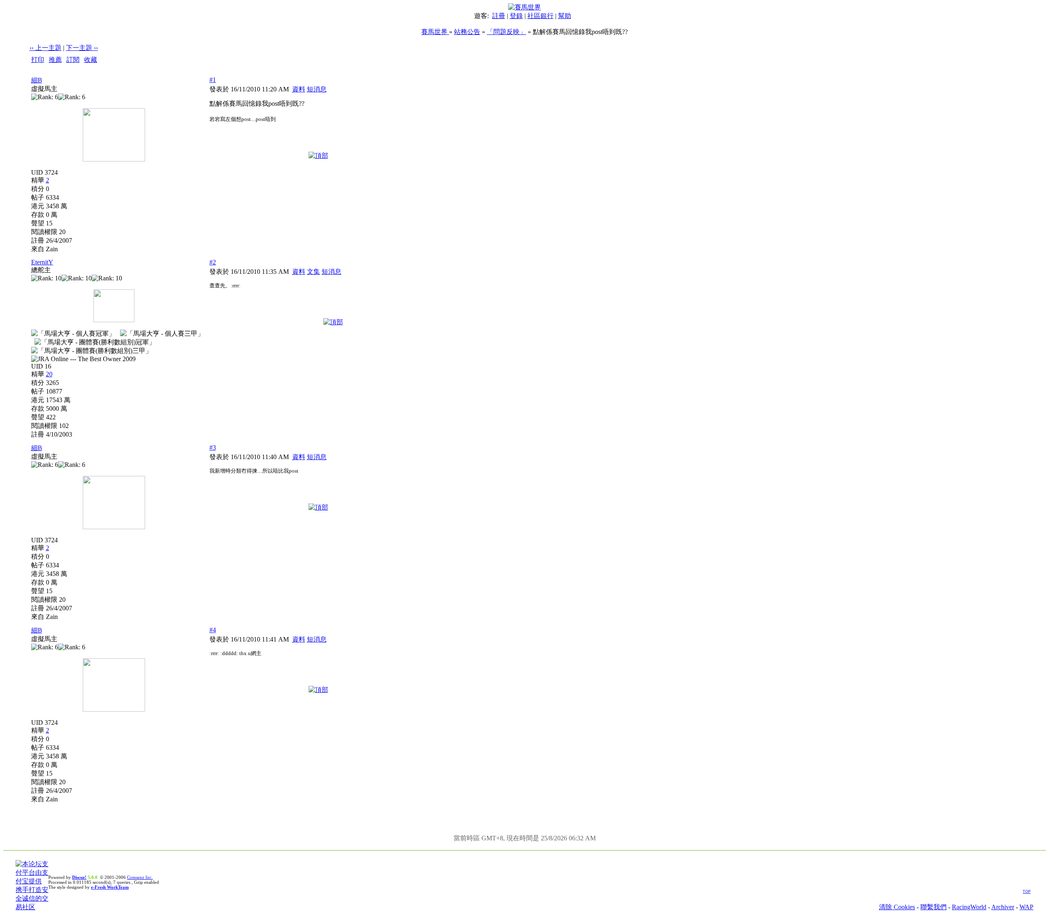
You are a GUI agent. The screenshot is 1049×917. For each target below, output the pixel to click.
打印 (37, 59)
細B (36, 80)
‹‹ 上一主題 (45, 47)
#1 (212, 79)
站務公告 (467, 31)
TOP (1027, 892)
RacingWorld (969, 906)
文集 (313, 271)
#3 (212, 447)
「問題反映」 (506, 31)
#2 (212, 262)
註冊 (498, 15)
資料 (298, 89)
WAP (1026, 906)
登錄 (516, 15)
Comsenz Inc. (140, 877)
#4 (212, 629)
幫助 (564, 15)
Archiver (1002, 906)
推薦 (55, 59)
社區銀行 (540, 15)
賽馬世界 (435, 31)
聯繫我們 (933, 906)
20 (49, 374)
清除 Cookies (897, 906)
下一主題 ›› (82, 47)
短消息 (317, 89)
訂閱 (72, 59)
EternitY (42, 262)
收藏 (90, 59)
